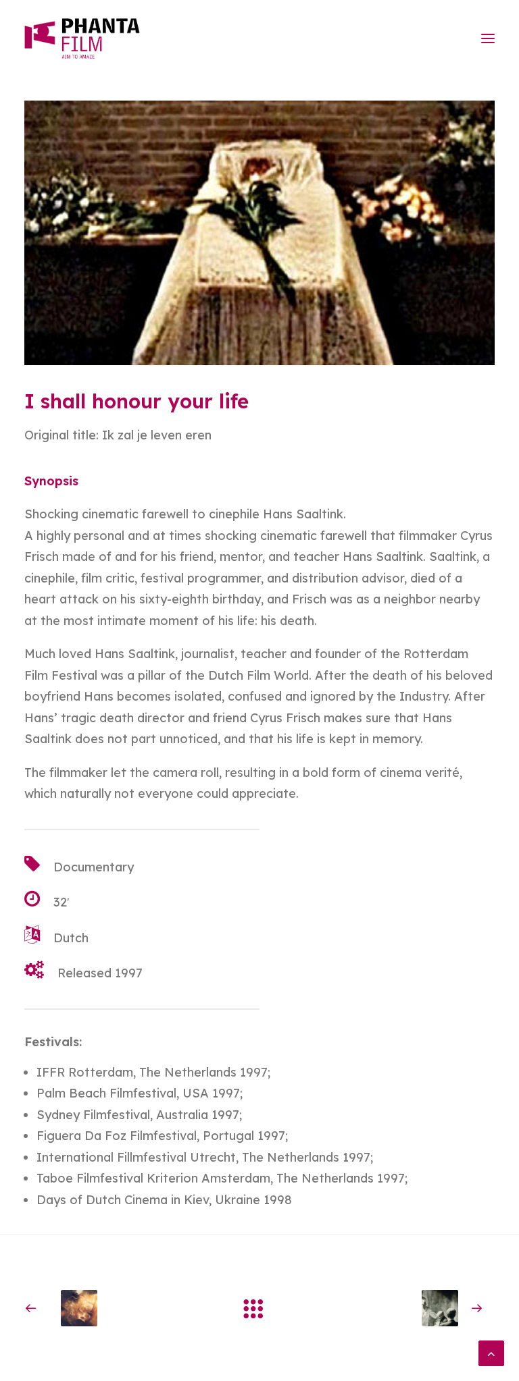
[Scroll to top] (491, 1352)
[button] (488, 38)
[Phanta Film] (82, 38)
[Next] (401, 1308)
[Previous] (118, 1308)
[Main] (259, 1308)
